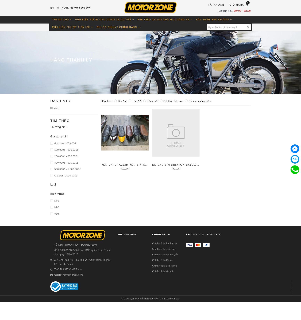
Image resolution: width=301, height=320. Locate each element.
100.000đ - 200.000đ (66, 149)
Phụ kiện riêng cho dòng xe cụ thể (103, 19)
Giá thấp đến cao (173, 101)
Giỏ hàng (239, 4)
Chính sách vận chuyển (165, 254)
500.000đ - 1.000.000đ (67, 169)
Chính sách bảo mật (163, 271)
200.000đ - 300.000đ (66, 156)
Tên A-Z (122, 101)
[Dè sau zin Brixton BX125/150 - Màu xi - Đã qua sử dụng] (176, 139)
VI (57, 7)
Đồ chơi (54, 108)
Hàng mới (152, 101)
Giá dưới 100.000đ (65, 143)
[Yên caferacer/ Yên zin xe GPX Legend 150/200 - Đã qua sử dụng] (125, 139)
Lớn (56, 200)
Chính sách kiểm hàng (164, 265)
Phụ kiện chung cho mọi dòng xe (164, 19)
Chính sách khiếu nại (163, 249)
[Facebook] (295, 148)
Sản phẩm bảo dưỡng (213, 19)
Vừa (56, 213)
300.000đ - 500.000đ (66, 162)
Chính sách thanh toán (164, 243)
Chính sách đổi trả (162, 260)
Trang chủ (61, 19)
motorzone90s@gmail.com (68, 274)
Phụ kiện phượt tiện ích (71, 27)
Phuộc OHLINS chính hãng (117, 27)
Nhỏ (56, 207)
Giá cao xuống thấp (199, 101)
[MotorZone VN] (150, 7)
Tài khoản (216, 4)
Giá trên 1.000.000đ (65, 175)
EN (52, 7)
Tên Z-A (137, 101)
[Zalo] (295, 159)
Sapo (176, 299)
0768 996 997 (82, 7)
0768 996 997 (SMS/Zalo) (68, 269)
